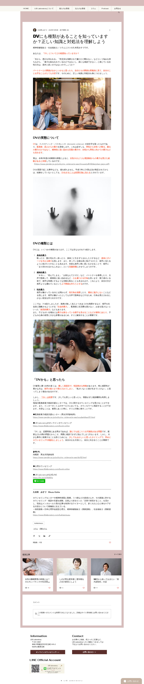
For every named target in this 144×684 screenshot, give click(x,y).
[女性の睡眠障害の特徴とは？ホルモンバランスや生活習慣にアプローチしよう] (38, 566)
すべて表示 (118, 554)
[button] (119, 12)
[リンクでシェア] (49, 536)
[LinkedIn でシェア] (44, 536)
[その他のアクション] (109, 30)
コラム (35, 529)
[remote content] (51, 481)
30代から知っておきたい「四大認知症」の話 (106, 580)
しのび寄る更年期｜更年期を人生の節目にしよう (71, 580)
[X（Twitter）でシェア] (39, 536)
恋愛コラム (43, 529)
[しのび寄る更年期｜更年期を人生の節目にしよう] (72, 566)
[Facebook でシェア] (34, 536)
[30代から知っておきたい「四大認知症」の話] (106, 566)
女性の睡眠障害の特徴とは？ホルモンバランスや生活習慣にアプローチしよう (37, 580)
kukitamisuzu (38, 523)
